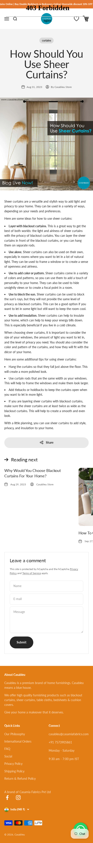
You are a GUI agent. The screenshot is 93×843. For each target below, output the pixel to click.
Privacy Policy (13, 763)
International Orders (17, 741)
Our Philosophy (14, 734)
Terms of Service (31, 573)
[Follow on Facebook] (7, 797)
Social (8, 756)
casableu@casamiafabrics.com (69, 734)
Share (49, 442)
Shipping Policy (14, 771)
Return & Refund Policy (20, 778)
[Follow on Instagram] (18, 797)
